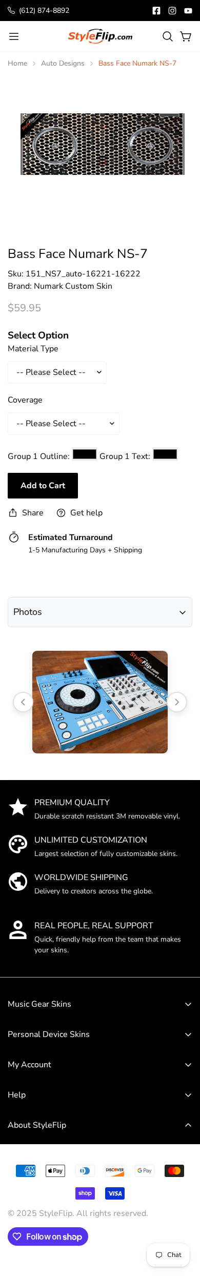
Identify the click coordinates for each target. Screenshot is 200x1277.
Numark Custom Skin (73, 286)
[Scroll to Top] (181, 1201)
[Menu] (14, 36)
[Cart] (186, 36)
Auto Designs (63, 63)
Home (17, 63)
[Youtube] (188, 11)
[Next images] (177, 702)
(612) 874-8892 (44, 10)
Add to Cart (43, 485)
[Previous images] (23, 702)
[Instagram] (172, 11)
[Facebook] (156, 11)
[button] (168, 36)
